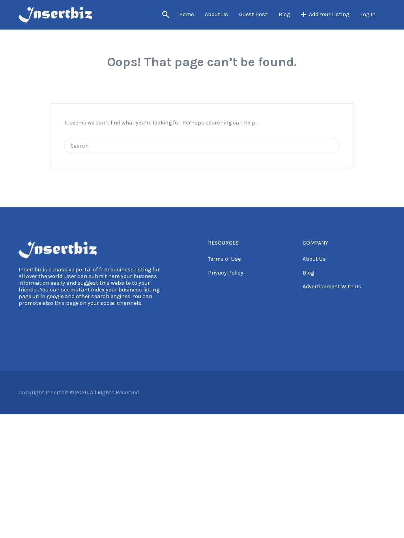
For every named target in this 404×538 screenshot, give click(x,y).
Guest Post (253, 14)
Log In (368, 14)
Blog (284, 14)
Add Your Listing (329, 14)
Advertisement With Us (332, 286)
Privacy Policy (225, 272)
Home (186, 14)
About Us (216, 14)
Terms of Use (224, 259)
